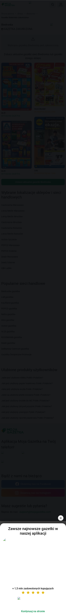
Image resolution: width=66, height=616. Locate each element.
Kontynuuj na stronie (33, 611)
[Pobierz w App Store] (33, 602)
